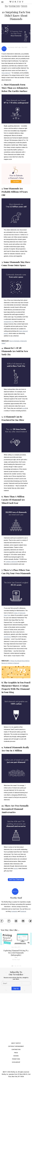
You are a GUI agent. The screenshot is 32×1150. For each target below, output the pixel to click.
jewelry (16, 868)
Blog (6, 6)
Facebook (23, 911)
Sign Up (16, 988)
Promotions (16, 1059)
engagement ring (9, 321)
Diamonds (24, 6)
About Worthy (16, 1043)
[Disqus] (16, 1018)
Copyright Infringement (16, 1046)
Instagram (14, 911)
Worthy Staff (14, 47)
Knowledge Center (14, 6)
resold (24, 408)
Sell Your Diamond (16, 880)
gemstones (7, 636)
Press (16, 1052)
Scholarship (16, 1062)
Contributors (16, 1049)
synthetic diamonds (11, 561)
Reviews (16, 1056)
